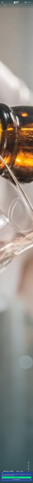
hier (13, 475)
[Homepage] (16, 2)
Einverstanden (16, 477)
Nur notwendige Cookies (16, 479)
